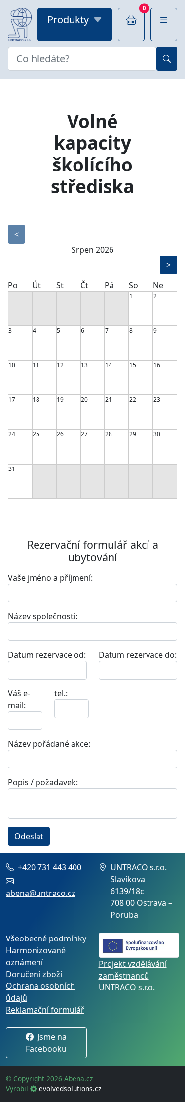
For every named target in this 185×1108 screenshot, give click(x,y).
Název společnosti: (42, 616)
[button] (163, 24)
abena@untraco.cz (40, 893)
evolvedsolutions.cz (70, 1088)
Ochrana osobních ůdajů (40, 991)
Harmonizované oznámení (36, 956)
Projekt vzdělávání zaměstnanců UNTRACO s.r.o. (133, 975)
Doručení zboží (34, 974)
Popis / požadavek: (43, 782)
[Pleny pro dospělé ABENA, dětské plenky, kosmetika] (20, 24)
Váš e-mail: (19, 699)
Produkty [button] (68, 19)
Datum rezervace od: (47, 654)
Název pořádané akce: (49, 743)
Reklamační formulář (45, 1009)
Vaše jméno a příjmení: (50, 577)
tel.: (61, 693)
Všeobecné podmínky (46, 938)
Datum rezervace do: (138, 654)
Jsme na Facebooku (46, 1042)
